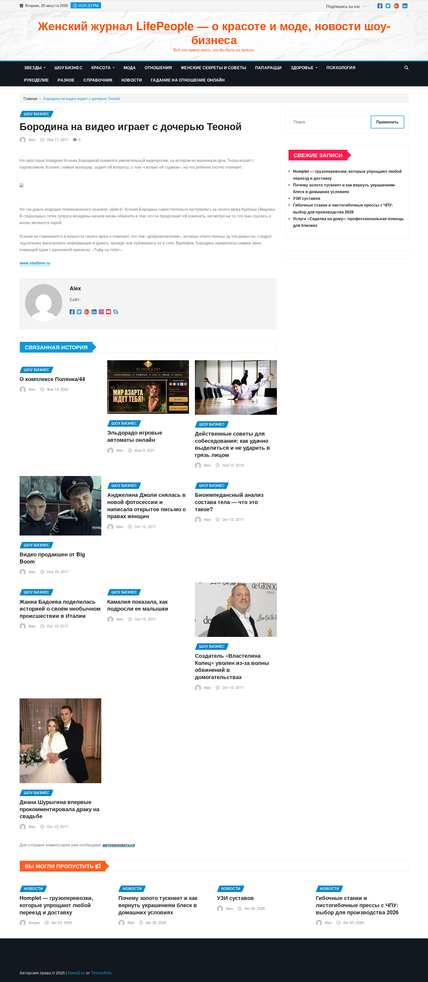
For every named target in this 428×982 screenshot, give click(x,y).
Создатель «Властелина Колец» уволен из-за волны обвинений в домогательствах (232, 666)
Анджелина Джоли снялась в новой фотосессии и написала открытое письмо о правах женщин (146, 505)
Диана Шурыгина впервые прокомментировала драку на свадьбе (59, 809)
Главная (30, 98)
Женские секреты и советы (213, 67)
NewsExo (76, 973)
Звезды (33, 67)
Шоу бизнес (68, 67)
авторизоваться (119, 845)
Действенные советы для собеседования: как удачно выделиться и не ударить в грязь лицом (232, 444)
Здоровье (303, 67)
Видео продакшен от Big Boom (52, 557)
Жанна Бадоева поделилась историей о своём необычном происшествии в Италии (60, 608)
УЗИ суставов (306, 198)
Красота (101, 67)
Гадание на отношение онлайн (188, 80)
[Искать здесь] (406, 67)
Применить (387, 122)
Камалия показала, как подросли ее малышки (137, 605)
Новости (131, 80)
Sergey (34, 922)
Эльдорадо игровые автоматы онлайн (134, 436)
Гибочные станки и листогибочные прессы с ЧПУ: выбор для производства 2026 (357, 905)
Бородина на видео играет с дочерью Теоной (81, 98)
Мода (130, 67)
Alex (32, 139)
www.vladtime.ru (35, 263)
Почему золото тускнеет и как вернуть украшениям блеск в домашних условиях (157, 905)
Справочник (97, 80)
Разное (66, 80)
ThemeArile (101, 973)
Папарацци (268, 67)
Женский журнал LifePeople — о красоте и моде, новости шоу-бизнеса (214, 32)
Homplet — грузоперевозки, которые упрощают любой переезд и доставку (56, 905)
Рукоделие (36, 80)
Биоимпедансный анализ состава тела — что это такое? (229, 502)
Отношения (158, 67)
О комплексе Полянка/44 (52, 379)
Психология (340, 67)
